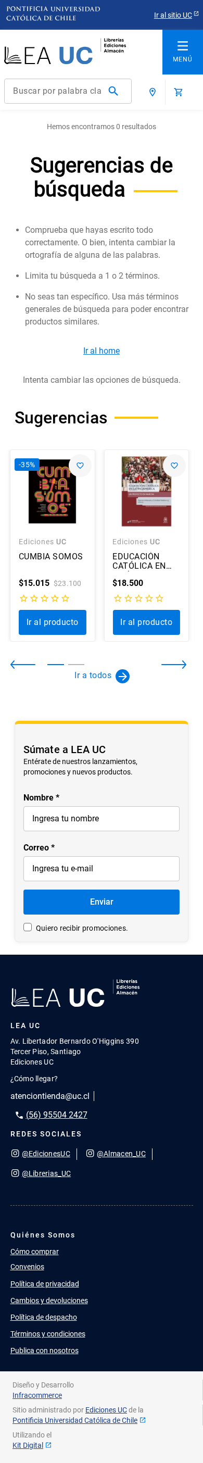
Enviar (101, 902)
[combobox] (68, 91)
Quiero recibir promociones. (82, 928)
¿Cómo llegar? (34, 1078)
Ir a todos (92, 675)
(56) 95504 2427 (56, 1115)
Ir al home (101, 351)
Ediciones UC (106, 1410)
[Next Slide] (165, 664)
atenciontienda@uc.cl (50, 1096)
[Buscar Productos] (115, 91)
